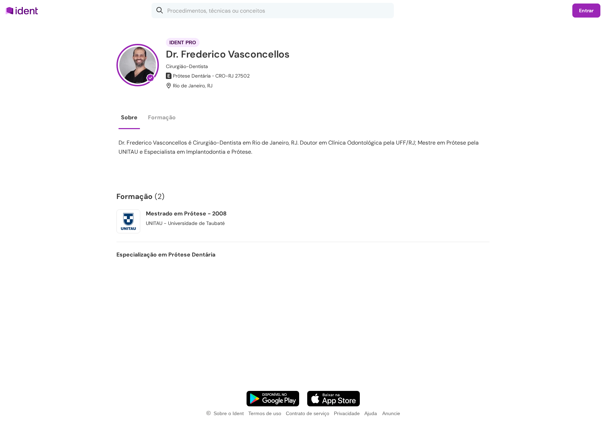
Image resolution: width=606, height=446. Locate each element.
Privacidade (347, 413)
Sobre (129, 117)
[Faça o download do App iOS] (333, 398)
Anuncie (391, 413)
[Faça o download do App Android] (273, 398)
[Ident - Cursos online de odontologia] (24, 10)
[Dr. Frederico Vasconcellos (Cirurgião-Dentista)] (137, 65)
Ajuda (370, 413)
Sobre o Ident (229, 413)
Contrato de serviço (307, 413)
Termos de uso (264, 413)
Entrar (586, 10)
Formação (162, 117)
